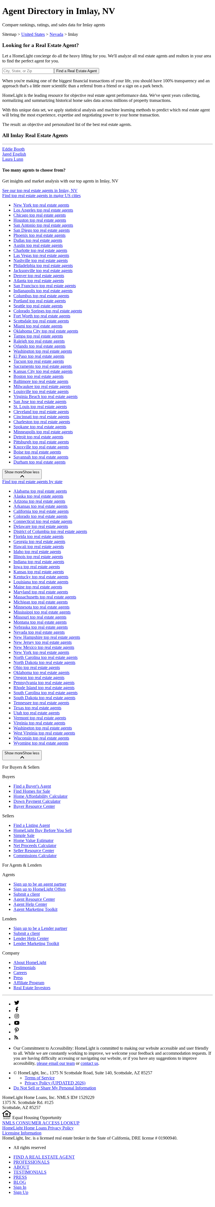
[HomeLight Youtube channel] (16, 1024)
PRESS (20, 1177)
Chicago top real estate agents (39, 215)
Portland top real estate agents (39, 300)
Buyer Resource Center (34, 806)
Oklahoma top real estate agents (41, 672)
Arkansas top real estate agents (40, 506)
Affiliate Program (28, 982)
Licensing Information (21, 1133)
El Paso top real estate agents (38, 356)
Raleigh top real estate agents (39, 341)
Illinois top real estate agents (38, 556)
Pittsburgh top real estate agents (41, 441)
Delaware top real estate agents (40, 526)
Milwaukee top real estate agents (42, 386)
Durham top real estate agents (39, 462)
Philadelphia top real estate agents (43, 265)
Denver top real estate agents (38, 275)
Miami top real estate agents (37, 326)
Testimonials (24, 967)
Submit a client (26, 894)
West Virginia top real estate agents (44, 733)
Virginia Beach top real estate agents (45, 396)
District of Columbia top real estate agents (50, 531)
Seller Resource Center (33, 850)
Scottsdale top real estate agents (41, 321)
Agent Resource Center (34, 899)
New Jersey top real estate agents (42, 642)
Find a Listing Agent (31, 825)
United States (33, 34)
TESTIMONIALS (29, 1172)
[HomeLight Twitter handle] (16, 1004)
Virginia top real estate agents (39, 723)
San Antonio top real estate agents (43, 225)
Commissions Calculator (35, 855)
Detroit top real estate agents (38, 436)
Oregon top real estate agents (38, 677)
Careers (20, 972)
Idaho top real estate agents (37, 551)
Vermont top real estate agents (39, 717)
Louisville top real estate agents (41, 391)
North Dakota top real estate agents (44, 662)
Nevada (56, 34)
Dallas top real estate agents (37, 240)
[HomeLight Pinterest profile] (16, 1032)
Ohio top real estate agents (36, 667)
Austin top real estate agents (38, 245)
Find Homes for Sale (31, 791)
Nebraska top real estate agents (40, 627)
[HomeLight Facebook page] (16, 1010)
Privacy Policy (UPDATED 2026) (55, 1082)
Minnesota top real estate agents (41, 607)
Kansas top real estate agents (38, 571)
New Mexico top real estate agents (43, 647)
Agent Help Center (30, 904)
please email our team (56, 1063)
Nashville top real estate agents (40, 260)
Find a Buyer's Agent (32, 786)
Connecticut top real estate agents (42, 521)
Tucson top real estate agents (38, 361)
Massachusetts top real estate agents (44, 597)
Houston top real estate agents (39, 220)
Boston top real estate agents (38, 376)
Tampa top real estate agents (38, 336)
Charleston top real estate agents (41, 421)
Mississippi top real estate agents (42, 612)
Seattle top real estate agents (38, 305)
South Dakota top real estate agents (44, 697)
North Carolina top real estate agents (45, 657)
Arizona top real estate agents (39, 501)
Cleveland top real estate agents (41, 411)
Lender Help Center (31, 938)
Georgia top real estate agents (39, 541)
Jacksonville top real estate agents (43, 270)
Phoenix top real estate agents (39, 235)
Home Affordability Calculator (40, 796)
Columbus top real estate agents (41, 295)
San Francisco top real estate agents (44, 285)
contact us (89, 1063)
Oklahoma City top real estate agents (45, 331)
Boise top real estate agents (37, 452)
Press (18, 977)
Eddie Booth (13, 149)
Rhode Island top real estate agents (43, 687)
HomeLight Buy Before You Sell (42, 830)
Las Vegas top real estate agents (41, 255)
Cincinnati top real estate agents (41, 416)
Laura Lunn (12, 159)
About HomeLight (29, 962)
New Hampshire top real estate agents (46, 637)
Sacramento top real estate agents (42, 366)
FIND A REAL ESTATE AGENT (44, 1157)
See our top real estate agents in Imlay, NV (40, 190)
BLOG (19, 1182)
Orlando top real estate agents (39, 346)
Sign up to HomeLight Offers (39, 889)
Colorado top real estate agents (40, 516)
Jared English (14, 154)
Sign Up (20, 1192)
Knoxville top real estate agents (41, 447)
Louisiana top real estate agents (40, 581)
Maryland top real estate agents (40, 592)
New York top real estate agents (41, 205)
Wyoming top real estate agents (40, 743)
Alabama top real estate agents (40, 491)
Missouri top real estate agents (39, 617)
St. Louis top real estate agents (40, 406)
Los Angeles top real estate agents (43, 210)
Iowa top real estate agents (36, 566)
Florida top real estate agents (38, 536)
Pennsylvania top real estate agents (43, 682)
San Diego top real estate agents (41, 230)
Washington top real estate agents (42, 351)
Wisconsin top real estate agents (41, 738)
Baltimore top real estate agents (40, 381)
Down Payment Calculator (36, 801)
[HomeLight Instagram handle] (16, 1017)
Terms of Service (40, 1077)
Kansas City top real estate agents (43, 371)
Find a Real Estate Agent (76, 71)
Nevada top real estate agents (39, 632)
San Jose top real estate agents (39, 401)
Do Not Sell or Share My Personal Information (54, 1088)
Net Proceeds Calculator (34, 845)
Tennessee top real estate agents (41, 702)
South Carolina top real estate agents (45, 692)
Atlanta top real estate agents (38, 280)
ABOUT (21, 1167)
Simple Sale (23, 835)
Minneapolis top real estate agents (43, 431)
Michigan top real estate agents (40, 602)
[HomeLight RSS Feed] (16, 1038)
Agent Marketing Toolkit (35, 909)
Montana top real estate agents (40, 622)
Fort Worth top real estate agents (41, 316)
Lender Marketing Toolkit (36, 943)
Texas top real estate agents (37, 707)
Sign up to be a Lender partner (40, 928)
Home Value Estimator (33, 840)
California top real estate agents (41, 511)
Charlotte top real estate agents (40, 250)
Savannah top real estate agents (40, 457)
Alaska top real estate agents (38, 496)
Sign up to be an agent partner (39, 884)
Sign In (19, 1187)
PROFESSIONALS (31, 1162)
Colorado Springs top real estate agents (47, 310)
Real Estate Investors (31, 987)
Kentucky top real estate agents (40, 576)
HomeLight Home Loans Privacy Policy (38, 1128)
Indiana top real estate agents (38, 561)
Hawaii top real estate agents (38, 546)
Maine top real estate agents (37, 586)
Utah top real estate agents (36, 712)
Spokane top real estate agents (39, 426)
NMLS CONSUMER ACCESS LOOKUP (41, 1123)
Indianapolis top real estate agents (43, 290)
